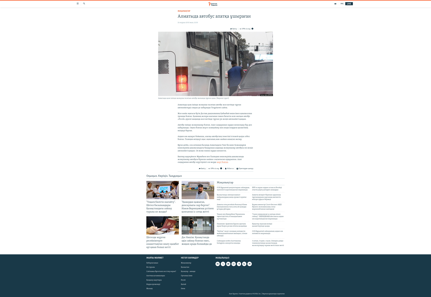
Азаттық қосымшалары (155, 276)
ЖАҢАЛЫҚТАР (184, 11)
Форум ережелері (153, 284)
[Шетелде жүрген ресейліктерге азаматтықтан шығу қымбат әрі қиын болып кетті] (162, 225)
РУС (342, 4)
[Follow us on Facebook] (218, 264)
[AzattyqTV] (335, 3)
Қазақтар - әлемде (188, 271)
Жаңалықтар (186, 263)
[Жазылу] (249, 264)
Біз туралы (150, 267)
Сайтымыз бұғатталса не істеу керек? (161, 271)
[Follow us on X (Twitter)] (223, 264)
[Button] (233, 28)
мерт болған (222, 162)
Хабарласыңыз (152, 263)
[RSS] (244, 264)
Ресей (183, 280)
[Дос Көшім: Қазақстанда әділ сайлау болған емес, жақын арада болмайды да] (198, 225)
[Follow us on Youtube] (228, 264)
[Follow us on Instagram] (233, 264)
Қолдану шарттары (154, 280)
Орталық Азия (186, 276)
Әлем (183, 288)
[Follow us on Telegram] (239, 264)
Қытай (183, 284)
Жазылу (149, 288)
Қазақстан (185, 267)
